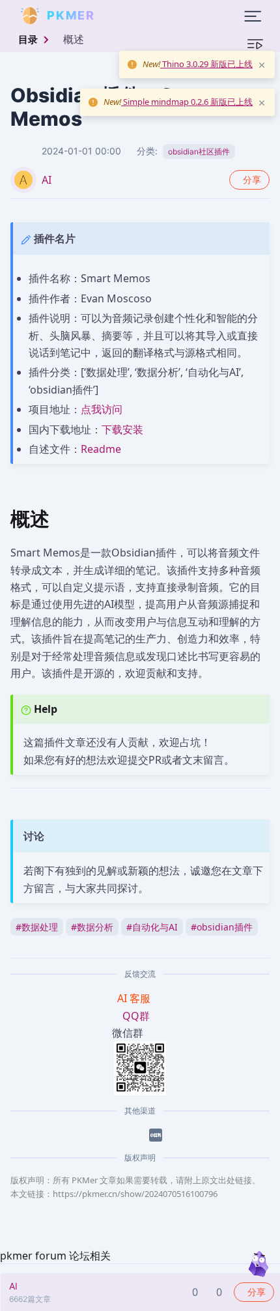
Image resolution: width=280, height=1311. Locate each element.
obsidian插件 (222, 927)
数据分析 (92, 927)
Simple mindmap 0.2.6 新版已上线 (187, 102)
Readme (101, 449)
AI (46, 180)
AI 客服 (135, 998)
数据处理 (37, 927)
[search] (126, 15)
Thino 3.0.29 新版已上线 (206, 64)
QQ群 (136, 1016)
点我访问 (101, 409)
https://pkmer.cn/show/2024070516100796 (135, 1194)
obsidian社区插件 (199, 151)
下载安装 (122, 429)
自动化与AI (152, 927)
